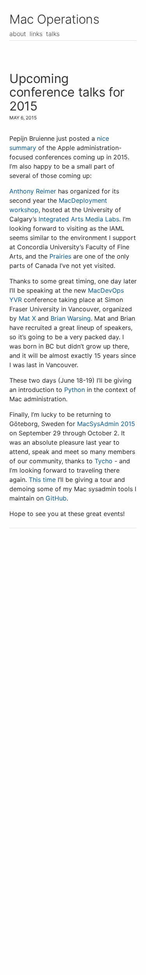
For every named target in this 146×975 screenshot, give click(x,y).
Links (36, 34)
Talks (53, 34)
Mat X (27, 318)
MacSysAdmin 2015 (106, 424)
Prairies (60, 256)
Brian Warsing (71, 318)
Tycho (104, 461)
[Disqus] (73, 644)
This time (42, 479)
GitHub (56, 498)
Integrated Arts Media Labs (79, 219)
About (17, 34)
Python (74, 389)
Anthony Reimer (32, 191)
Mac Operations (54, 19)
